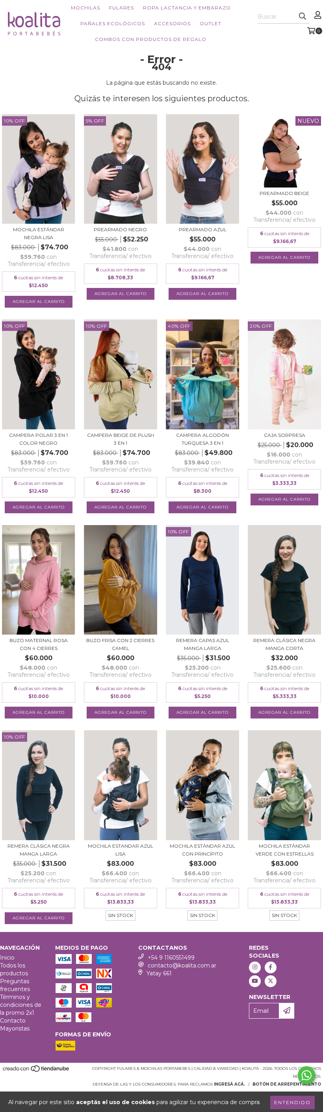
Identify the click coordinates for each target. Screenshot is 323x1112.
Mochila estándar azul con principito (202, 850)
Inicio (7, 957)
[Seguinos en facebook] (271, 967)
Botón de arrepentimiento (286, 1084)
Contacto (13, 1020)
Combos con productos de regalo (150, 39)
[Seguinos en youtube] (255, 981)
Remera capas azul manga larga (202, 644)
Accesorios (172, 23)
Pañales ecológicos (112, 23)
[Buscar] (302, 16)
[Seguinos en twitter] (271, 981)
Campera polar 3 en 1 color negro (38, 439)
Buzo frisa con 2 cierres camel (120, 644)
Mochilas (85, 8)
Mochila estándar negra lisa (38, 233)
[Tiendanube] (36, 1070)
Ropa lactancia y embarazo (187, 8)
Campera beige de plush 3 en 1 (120, 439)
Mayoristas (15, 1028)
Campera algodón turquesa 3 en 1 (202, 439)
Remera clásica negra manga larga (38, 850)
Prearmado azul (202, 229)
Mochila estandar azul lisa (120, 850)
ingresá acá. (229, 1084)
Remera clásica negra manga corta (284, 644)
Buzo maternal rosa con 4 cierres (38, 644)
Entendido (292, 1102)
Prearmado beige (284, 193)
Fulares (121, 8)
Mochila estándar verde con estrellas (285, 850)
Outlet (210, 23)
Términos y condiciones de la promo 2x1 (20, 1004)
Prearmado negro (120, 229)
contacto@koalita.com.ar (182, 965)
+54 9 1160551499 (171, 957)
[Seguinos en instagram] (255, 967)
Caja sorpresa (284, 435)
